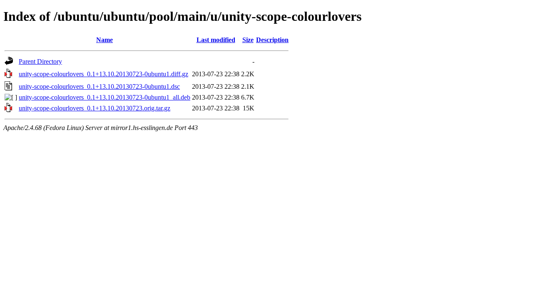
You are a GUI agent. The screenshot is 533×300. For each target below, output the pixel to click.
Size (248, 39)
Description (272, 39)
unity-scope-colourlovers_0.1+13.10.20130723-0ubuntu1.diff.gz (103, 74)
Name (104, 39)
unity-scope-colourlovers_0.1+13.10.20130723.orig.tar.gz (94, 108)
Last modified (216, 39)
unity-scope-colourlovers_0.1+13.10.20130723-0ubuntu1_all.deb (104, 97)
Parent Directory (40, 61)
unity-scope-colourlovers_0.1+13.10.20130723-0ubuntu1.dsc (99, 86)
